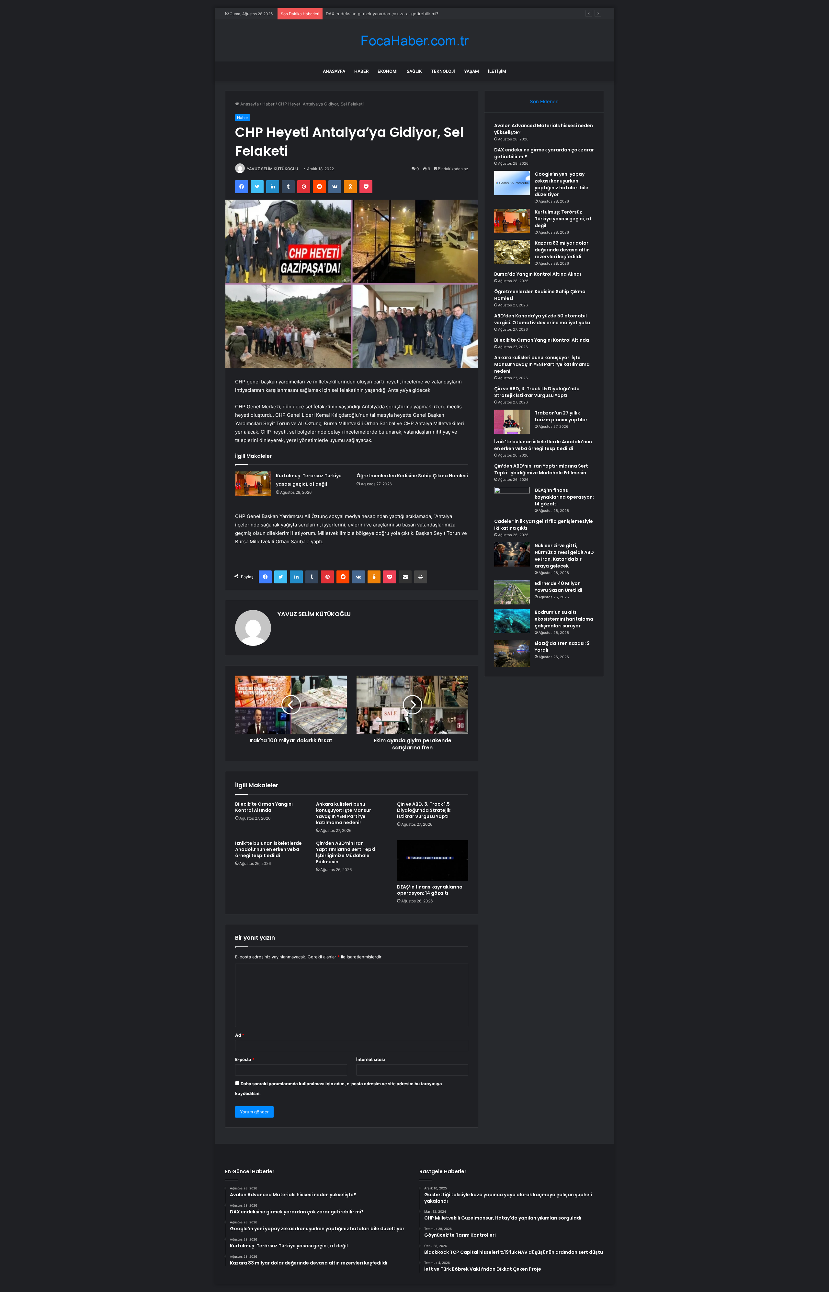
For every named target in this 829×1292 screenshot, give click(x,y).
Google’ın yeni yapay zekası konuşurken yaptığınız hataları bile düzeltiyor (399, 13)
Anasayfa (334, 71)
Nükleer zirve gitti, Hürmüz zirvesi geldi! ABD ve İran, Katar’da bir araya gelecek (564, 555)
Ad (239, 1035)
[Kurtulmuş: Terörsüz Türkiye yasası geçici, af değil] (253, 483)
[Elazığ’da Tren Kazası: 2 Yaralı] (512, 653)
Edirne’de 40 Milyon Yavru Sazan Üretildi (558, 586)
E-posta (245, 1059)
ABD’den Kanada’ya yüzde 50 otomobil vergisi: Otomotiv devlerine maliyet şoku (542, 319)
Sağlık (414, 71)
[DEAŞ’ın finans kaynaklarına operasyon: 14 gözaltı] (432, 860)
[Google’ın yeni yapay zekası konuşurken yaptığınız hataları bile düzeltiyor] (512, 183)
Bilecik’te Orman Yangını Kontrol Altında (264, 807)
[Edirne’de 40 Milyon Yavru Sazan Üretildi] (512, 592)
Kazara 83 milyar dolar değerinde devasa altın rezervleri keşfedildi (562, 250)
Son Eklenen (544, 101)
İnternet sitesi (370, 1059)
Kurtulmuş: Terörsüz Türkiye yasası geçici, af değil (563, 219)
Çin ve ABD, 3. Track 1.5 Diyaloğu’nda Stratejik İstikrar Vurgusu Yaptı (423, 810)
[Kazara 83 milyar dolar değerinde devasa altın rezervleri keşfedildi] (512, 252)
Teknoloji (443, 71)
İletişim (497, 71)
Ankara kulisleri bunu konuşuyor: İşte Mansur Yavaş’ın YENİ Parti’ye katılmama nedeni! (343, 813)
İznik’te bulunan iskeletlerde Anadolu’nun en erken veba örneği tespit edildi (268, 849)
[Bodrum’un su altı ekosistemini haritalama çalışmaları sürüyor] (512, 621)
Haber (361, 71)
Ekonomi (388, 71)
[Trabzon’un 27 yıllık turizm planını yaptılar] (512, 422)
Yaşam (471, 71)
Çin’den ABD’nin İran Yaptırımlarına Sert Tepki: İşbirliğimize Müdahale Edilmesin (346, 852)
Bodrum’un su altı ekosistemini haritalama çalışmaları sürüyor (564, 619)
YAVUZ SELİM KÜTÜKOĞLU (272, 168)
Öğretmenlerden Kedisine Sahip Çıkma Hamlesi (412, 475)
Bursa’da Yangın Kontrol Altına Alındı (537, 274)
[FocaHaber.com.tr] (414, 41)
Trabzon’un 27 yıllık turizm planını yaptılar (561, 416)
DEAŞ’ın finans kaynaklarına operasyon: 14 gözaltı (429, 890)
